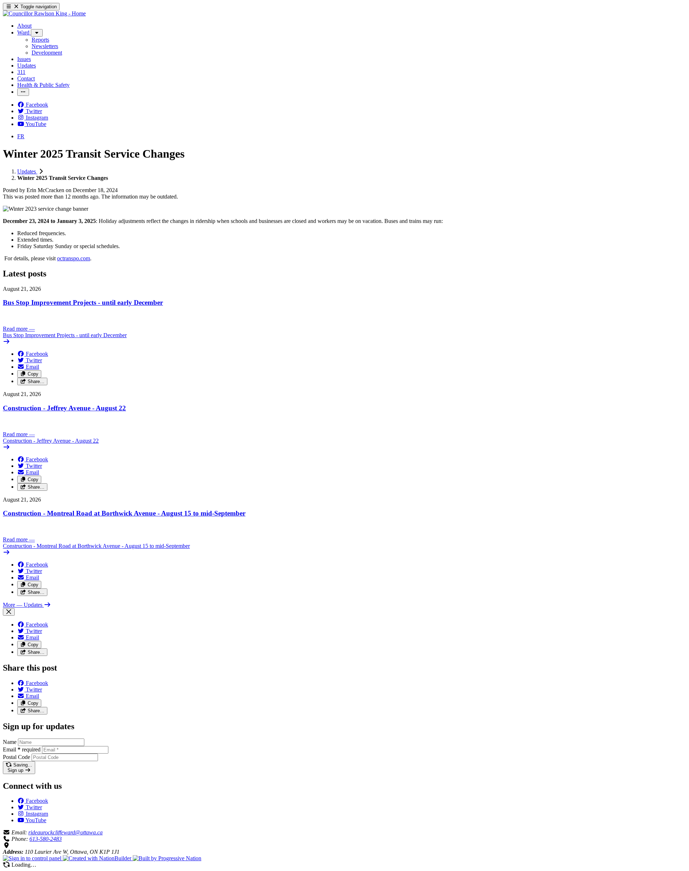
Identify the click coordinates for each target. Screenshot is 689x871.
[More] (37, 33)
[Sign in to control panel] (33, 858)
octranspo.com (73, 258)
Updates (27, 171)
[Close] (9, 612)
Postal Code (16, 757)
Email (22, 749)
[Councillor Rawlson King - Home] (44, 13)
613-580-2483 (45, 839)
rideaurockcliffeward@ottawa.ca (65, 832)
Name (10, 742)
